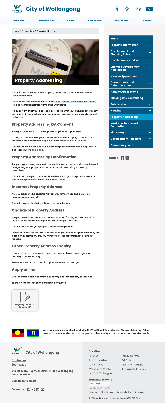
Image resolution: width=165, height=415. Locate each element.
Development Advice (124, 60)
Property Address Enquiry (24, 305)
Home (16, 31)
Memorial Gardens (132, 364)
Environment (122, 20)
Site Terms (107, 392)
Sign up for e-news (24, 381)
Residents (18, 20)
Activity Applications (124, 91)
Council (147, 20)
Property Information (124, 45)
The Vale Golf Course (134, 369)
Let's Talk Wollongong (101, 373)
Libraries (93, 356)
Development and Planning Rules (122, 52)
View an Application (124, 76)
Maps (114, 38)
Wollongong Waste (100, 369)
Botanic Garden (98, 360)
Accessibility (124, 392)
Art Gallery (128, 360)
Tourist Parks (96, 364)
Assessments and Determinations (122, 84)
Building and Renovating (127, 98)
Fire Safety (118, 132)
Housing (116, 110)
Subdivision (118, 104)
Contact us (19, 360)
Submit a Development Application (125, 68)
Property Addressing (124, 117)
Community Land (122, 145)
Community (95, 20)
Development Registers (126, 139)
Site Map (139, 392)
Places (70, 20)
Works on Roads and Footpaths (124, 124)
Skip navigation (83, 1)
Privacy (93, 392)
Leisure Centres (130, 356)
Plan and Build (46, 20)
